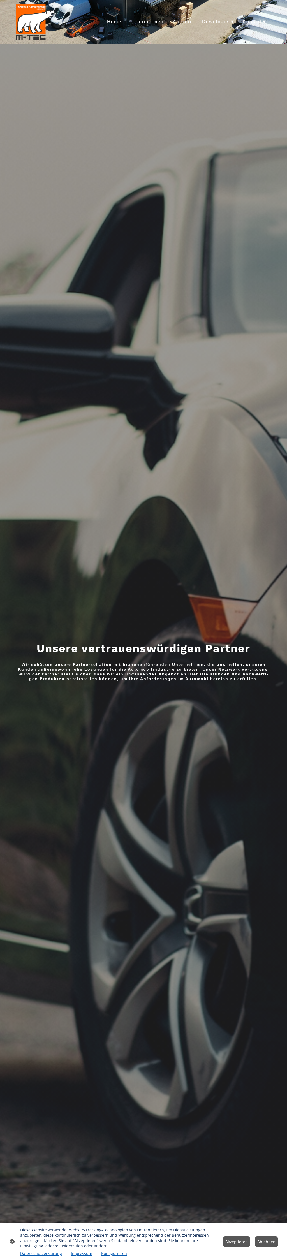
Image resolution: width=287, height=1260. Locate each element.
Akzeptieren (236, 1241)
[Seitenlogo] (35, 22)
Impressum (81, 1253)
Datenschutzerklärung (41, 1253)
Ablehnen (266, 1241)
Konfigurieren (114, 1253)
